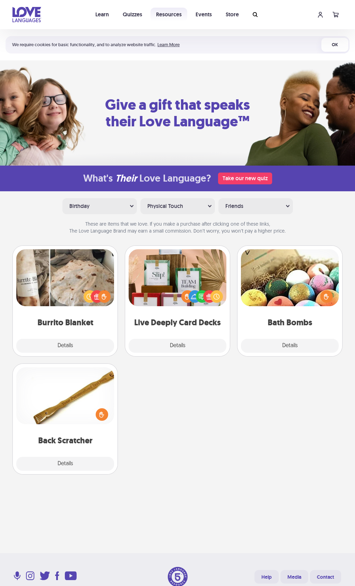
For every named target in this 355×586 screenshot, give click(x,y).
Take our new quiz (245, 178)
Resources (169, 14)
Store (232, 14)
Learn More (168, 45)
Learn (102, 14)
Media (294, 577)
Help (266, 577)
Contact (325, 577)
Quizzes (132, 14)
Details (65, 346)
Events (204, 14)
